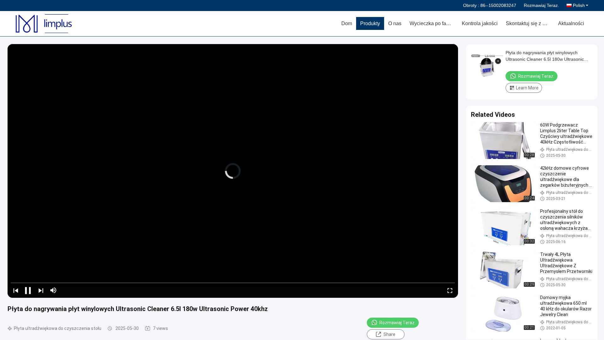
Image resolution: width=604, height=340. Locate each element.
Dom (346, 23)
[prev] (15, 290)
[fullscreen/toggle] (450, 290)
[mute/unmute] (53, 290)
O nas (394, 23)
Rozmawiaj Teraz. (541, 5)
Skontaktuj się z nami (529, 23)
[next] (41, 290)
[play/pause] (28, 290)
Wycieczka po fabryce (434, 23)
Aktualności (571, 23)
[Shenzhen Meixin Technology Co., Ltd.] (52, 23)
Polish (579, 5)
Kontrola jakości (480, 23)
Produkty (370, 23)
